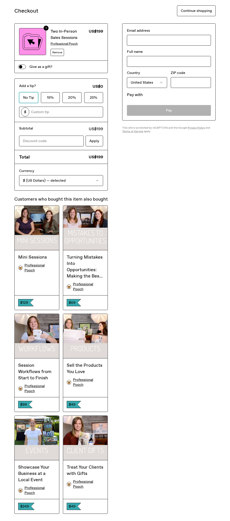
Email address (138, 30)
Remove (57, 52)
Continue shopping (196, 11)
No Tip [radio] (28, 97)
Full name (135, 51)
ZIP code (178, 73)
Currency (26, 171)
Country (133, 73)
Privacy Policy (196, 127)
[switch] (22, 67)
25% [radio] (93, 97)
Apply (94, 141)
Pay (169, 110)
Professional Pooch (64, 44)
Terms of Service (132, 131)
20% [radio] (72, 97)
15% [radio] (50, 97)
